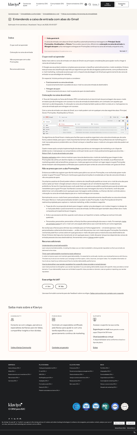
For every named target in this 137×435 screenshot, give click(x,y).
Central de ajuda (13, 14)
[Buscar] (90, 4)
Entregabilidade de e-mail (51, 14)
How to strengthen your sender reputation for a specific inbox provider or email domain (74, 264)
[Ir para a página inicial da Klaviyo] (14, 4)
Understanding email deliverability (55, 245)
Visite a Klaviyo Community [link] (21, 347)
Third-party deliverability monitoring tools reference (61, 254)
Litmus (90, 237)
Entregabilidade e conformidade (31, 14)
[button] (85, 126)
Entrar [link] (95, 347)
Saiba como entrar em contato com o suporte (106, 293)
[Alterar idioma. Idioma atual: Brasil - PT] (86, 4)
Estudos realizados (49, 157)
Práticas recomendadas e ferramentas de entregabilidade (79, 14)
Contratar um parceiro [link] (60, 347)
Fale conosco (107, 4)
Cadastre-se (122, 4)
